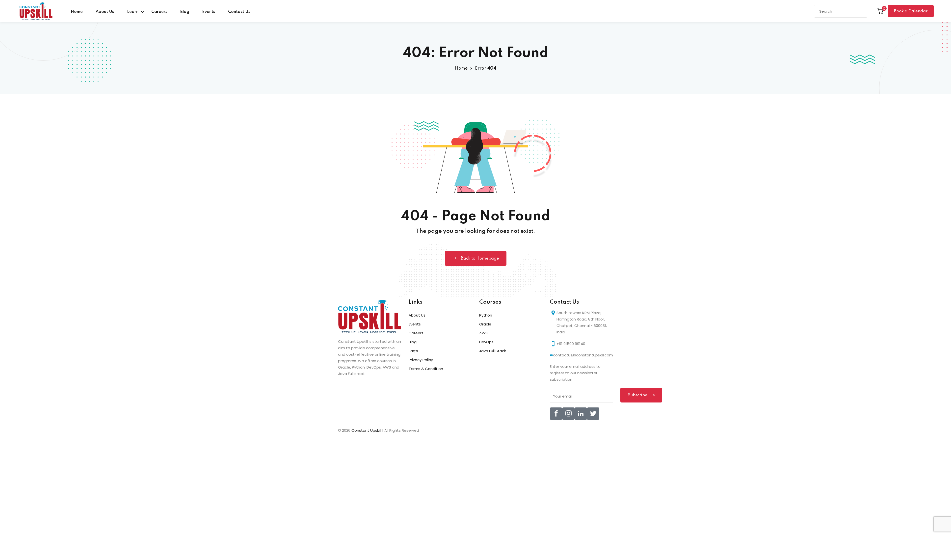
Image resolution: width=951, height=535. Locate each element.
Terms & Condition (426, 368)
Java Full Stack (492, 350)
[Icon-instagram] (568, 413)
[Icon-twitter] (593, 413)
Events (208, 12)
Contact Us (239, 12)
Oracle (485, 324)
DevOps (486, 342)
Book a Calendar (910, 11)
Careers (159, 12)
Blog (184, 12)
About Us (105, 12)
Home (77, 12)
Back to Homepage (480, 258)
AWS (483, 333)
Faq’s (413, 350)
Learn (132, 12)
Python (485, 315)
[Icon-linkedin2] (581, 413)
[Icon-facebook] (556, 413)
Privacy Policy (421, 359)
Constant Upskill (366, 430)
